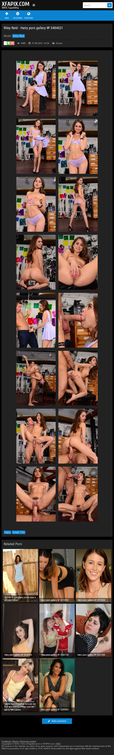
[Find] (109, 5)
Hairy (7, 532)
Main (7, 18)
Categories (17, 18)
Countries (28, 18)
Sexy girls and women (16, 5)
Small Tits (19, 532)
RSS (58, 744)
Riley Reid (18, 36)
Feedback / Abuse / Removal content (18, 741)
